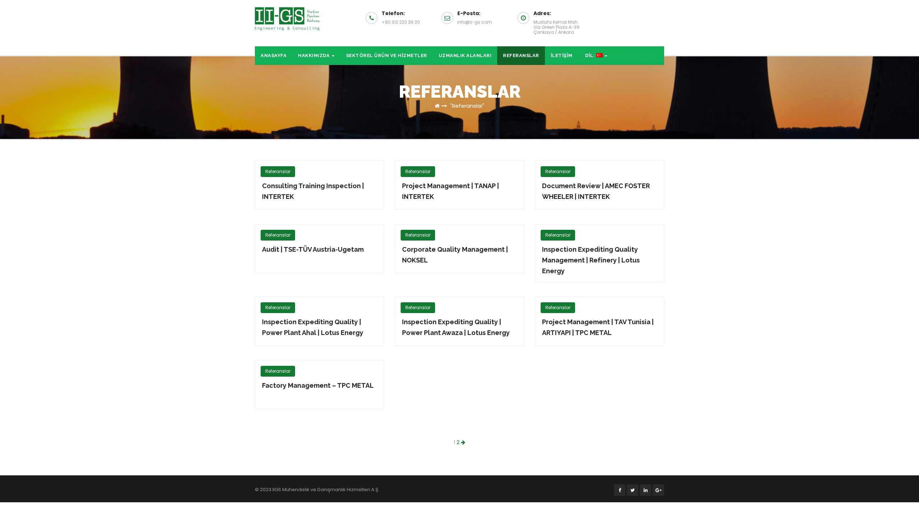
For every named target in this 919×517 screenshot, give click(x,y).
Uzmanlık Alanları (465, 55)
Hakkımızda (314, 55)
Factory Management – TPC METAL (318, 385)
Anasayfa (273, 55)
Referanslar (521, 55)
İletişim (562, 55)
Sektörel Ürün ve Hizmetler (386, 55)
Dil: (590, 55)
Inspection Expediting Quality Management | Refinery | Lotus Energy (591, 260)
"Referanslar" (466, 106)
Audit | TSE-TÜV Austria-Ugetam (313, 249)
